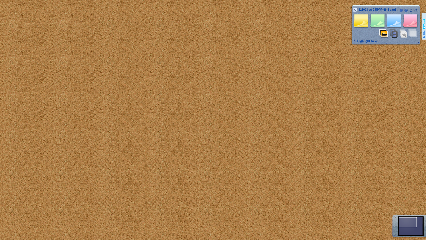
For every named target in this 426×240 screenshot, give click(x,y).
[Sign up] (415, 10)
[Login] (410, 10)
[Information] (401, 10)
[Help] (406, 10)
